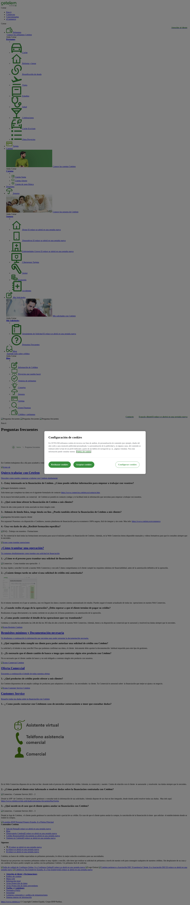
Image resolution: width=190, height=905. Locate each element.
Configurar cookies (127, 464)
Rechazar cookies (59, 464)
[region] (95, 452)
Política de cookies (84, 451)
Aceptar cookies (84, 464)
